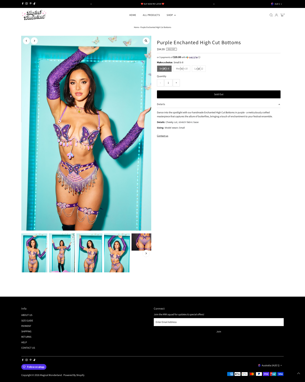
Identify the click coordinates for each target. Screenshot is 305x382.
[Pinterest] (30, 4)
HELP (24, 342)
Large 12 (200, 69)
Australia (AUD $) (271, 365)
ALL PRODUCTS (151, 15)
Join (218, 331)
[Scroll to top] (298, 373)
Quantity (161, 76)
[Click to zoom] (146, 40)
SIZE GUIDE (27, 320)
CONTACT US (28, 347)
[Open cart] (282, 15)
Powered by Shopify (73, 375)
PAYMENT (26, 326)
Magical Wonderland (51, 375)
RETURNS (26, 336)
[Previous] (91, 4)
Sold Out (218, 94)
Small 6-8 (165, 69)
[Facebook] (22, 4)
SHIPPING (26, 331)
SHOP (170, 15)
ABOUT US (26, 315)
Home (136, 27)
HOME (132, 15)
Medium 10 (183, 69)
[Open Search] (271, 15)
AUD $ (277, 4)
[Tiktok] (34, 4)
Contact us (162, 136)
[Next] (213, 4)
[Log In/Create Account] (276, 15)
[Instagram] (26, 4)
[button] (219, 57)
